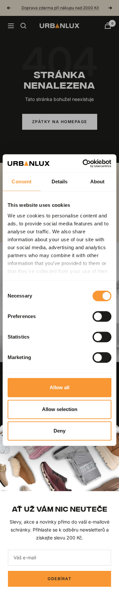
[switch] (102, 316)
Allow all (59, 387)
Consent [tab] (21, 181)
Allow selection (59, 409)
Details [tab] (60, 181)
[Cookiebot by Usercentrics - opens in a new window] (84, 163)
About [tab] (97, 181)
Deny (59, 431)
